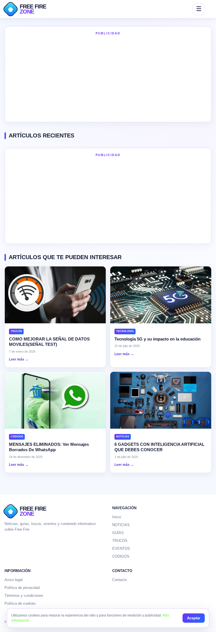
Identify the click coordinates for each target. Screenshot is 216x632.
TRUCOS (119, 540)
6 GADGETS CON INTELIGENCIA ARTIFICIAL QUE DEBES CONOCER (159, 447)
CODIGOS (120, 556)
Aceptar (193, 618)
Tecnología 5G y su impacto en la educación (157, 339)
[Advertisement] (108, 78)
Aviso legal (13, 580)
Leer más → (18, 359)
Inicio (116, 517)
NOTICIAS (121, 525)
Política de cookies (20, 603)
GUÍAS (118, 533)
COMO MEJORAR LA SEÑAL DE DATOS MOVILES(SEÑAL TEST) (49, 342)
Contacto (119, 580)
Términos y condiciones (23, 595)
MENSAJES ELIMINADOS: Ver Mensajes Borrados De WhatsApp (49, 447)
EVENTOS (121, 548)
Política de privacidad (22, 588)
